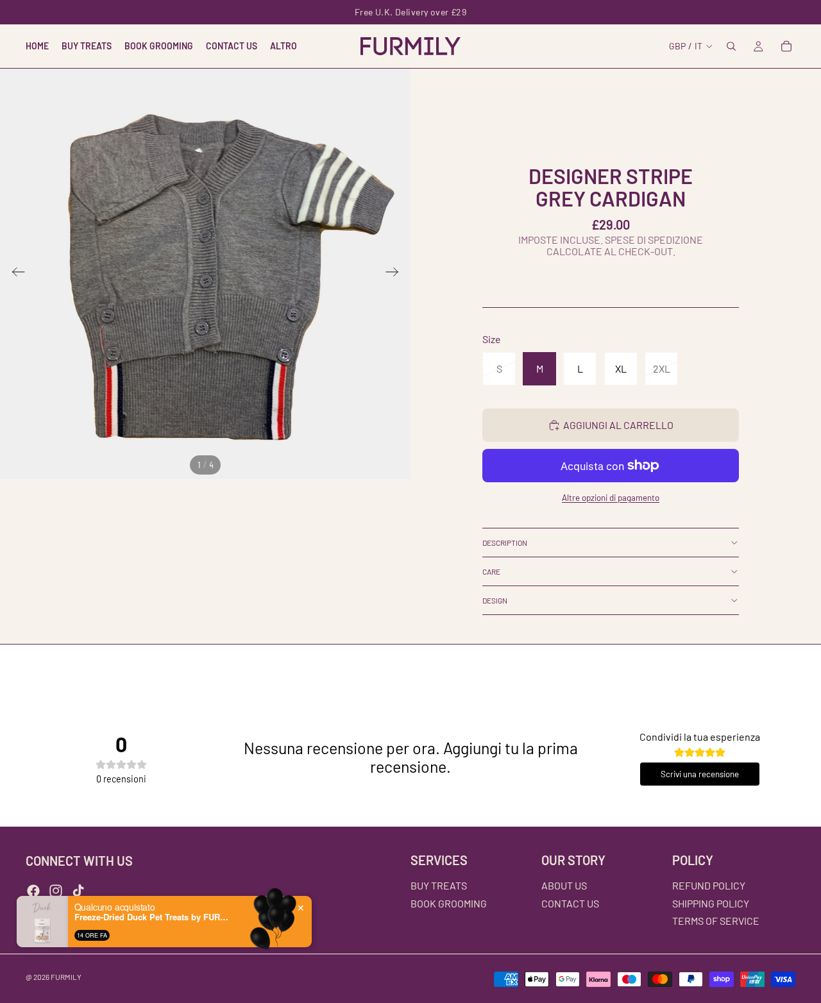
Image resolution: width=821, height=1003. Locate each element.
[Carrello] (786, 46)
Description (504, 542)
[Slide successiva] (396, 274)
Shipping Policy (710, 903)
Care (491, 571)
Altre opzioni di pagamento (610, 498)
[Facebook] (33, 890)
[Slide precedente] (14, 274)
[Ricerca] (731, 46)
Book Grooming (448, 903)
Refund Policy (708, 885)
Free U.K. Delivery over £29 (410, 11)
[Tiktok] (78, 890)
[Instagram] (55, 890)
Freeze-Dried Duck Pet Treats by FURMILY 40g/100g (154, 917)
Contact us (570, 903)
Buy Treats (438, 885)
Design (494, 600)
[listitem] (283, 46)
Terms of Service (715, 920)
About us (564, 885)
